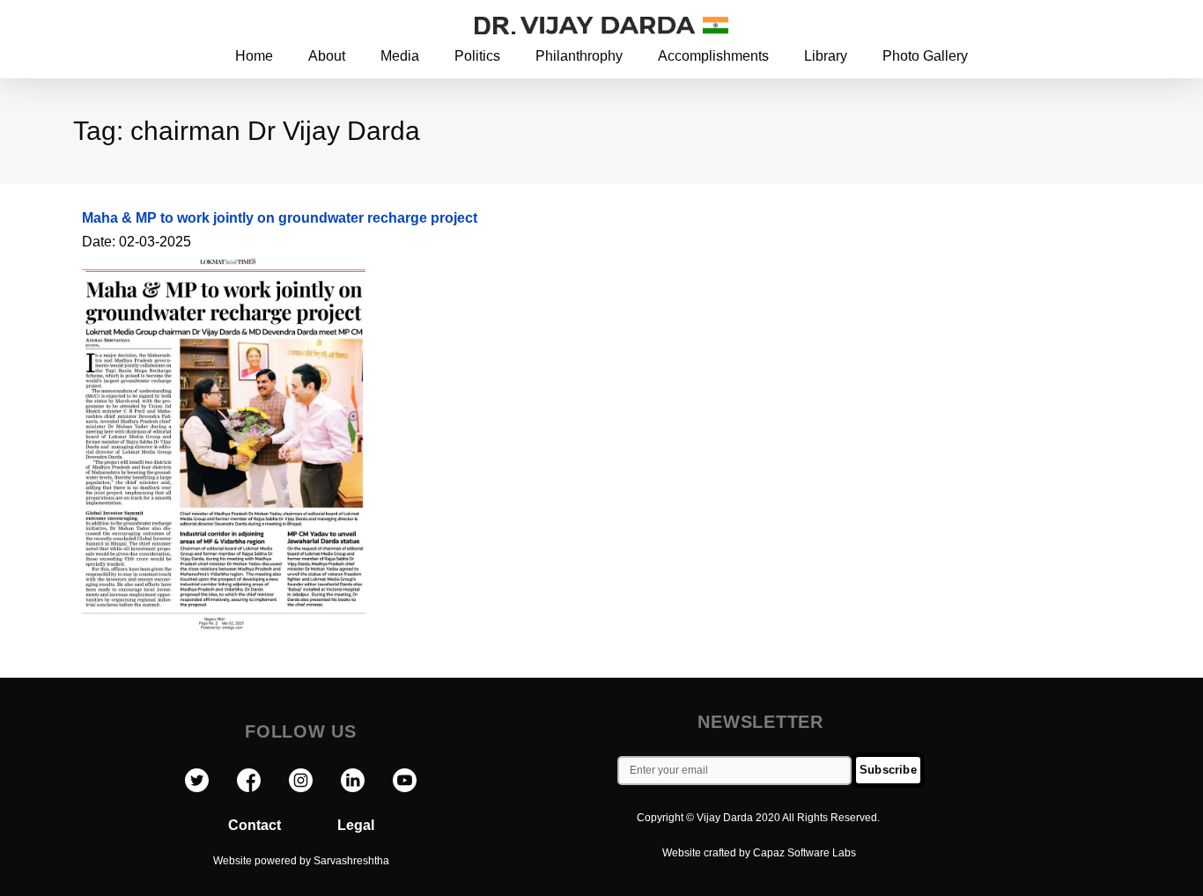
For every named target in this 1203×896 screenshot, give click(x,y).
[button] (1075, 24)
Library (825, 55)
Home (254, 55)
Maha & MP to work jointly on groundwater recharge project (279, 217)
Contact (282, 825)
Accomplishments (713, 55)
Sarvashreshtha (351, 861)
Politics (477, 55)
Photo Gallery (925, 55)
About (326, 55)
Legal (355, 825)
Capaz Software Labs (804, 853)
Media (399, 55)
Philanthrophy (579, 55)
